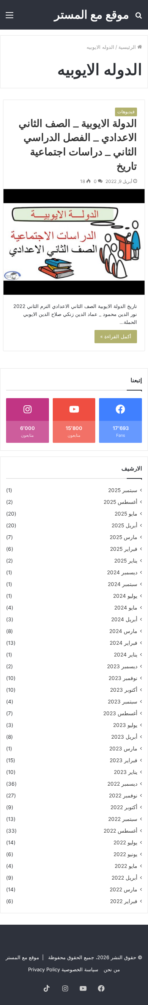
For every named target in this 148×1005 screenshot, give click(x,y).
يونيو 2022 (125, 854)
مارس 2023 (123, 749)
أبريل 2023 (124, 737)
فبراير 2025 (123, 549)
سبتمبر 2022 (122, 819)
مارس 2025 (123, 537)
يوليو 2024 (125, 596)
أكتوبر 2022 (123, 807)
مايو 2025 (126, 514)
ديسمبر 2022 (122, 784)
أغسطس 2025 (120, 502)
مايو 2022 (126, 866)
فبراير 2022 (123, 901)
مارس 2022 (123, 889)
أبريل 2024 (124, 619)
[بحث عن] (138, 17)
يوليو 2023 (125, 725)
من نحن (112, 969)
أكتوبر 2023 (123, 690)
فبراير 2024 (123, 643)
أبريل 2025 (124, 525)
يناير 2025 (125, 561)
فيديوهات (126, 111)
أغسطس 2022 (120, 831)
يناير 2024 (125, 655)
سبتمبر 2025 (122, 490)
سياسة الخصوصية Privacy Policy (63, 969)
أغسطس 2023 (120, 713)
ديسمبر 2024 (122, 572)
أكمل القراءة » (115, 336)
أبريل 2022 (124, 878)
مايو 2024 (125, 608)
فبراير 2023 (123, 760)
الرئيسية (127, 47)
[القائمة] (9, 17)
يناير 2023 (125, 772)
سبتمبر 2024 (122, 584)
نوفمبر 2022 (123, 795)
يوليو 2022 (125, 842)
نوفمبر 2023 (123, 678)
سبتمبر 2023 (122, 702)
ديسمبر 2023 (122, 666)
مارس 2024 (123, 631)
